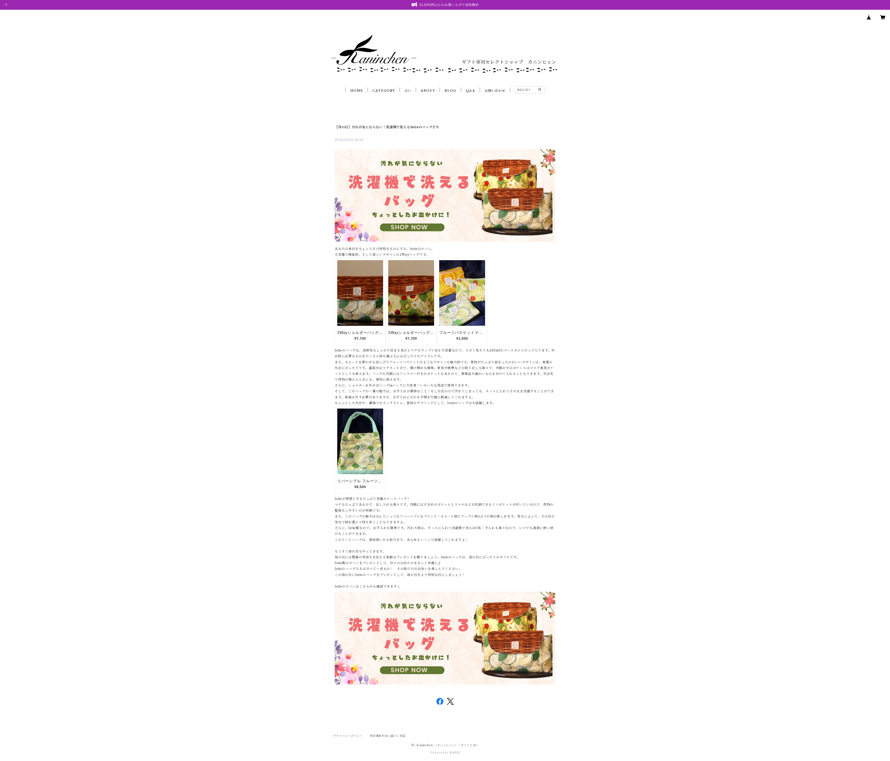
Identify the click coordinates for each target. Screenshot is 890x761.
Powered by (440, 752)
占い (407, 91)
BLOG (450, 91)
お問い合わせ (495, 91)
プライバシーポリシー (347, 736)
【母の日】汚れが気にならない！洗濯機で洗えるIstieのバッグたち (387, 127)
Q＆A (470, 91)
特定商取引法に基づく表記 (388, 736)
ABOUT (428, 91)
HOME (356, 91)
